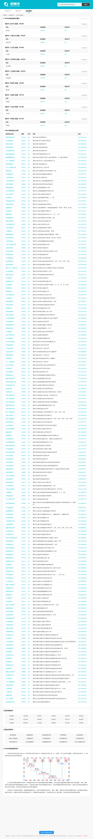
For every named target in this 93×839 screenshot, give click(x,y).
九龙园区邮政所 (10, 318)
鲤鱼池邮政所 (9, 204)
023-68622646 (82, 338)
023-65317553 (82, 311)
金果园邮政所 (9, 217)
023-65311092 (82, 251)
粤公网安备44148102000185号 (58, 836)
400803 (23, 651)
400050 (23, 375)
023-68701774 (82, 348)
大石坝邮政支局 (10, 224)
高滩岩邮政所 (9, 311)
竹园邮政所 (9, 358)
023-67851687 (82, 227)
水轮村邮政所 (9, 425)
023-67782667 (82, 241)
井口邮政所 (9, 284)
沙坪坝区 (13, 59)
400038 (23, 311)
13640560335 (82, 485)
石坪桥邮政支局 (10, 385)
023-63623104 (82, 368)
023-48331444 (82, 635)
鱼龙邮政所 (30, 738)
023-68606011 (82, 325)
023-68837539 (82, 492)
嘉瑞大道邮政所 (10, 548)
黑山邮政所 (9, 638)
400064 (23, 465)
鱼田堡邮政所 (9, 648)
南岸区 (12, 83)
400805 (23, 661)
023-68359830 (82, 598)
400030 (23, 244)
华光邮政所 (9, 564)
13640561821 (82, 462)
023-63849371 (82, 150)
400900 (23, 695)
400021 (23, 217)
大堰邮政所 (9, 492)
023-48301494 (82, 658)
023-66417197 (82, 422)
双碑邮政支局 (9, 281)
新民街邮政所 (9, 144)
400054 (23, 408)
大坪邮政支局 (9, 348)
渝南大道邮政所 (10, 418)
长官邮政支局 (63, 738)
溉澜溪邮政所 (9, 234)
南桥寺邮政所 (9, 221)
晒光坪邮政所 (9, 315)
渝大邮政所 (9, 211)
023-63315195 (82, 164)
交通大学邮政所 (10, 489)
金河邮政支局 (46, 738)
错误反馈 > (85, 24)
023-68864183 (82, 615)
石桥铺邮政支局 (10, 325)
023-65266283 (82, 258)
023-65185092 (82, 298)
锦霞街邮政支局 (10, 527)
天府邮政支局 (9, 534)
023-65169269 (82, 278)
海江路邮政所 (30, 742)
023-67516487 (82, 194)
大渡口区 (13, 35)
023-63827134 (82, 137)
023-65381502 (82, 294)
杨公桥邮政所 (9, 261)
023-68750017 (82, 201)
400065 (23, 469)
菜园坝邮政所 (9, 164)
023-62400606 (82, 412)
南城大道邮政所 (10, 445)
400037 (23, 301)
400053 (23, 405)
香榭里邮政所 (9, 328)
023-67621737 (82, 191)
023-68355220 (82, 621)
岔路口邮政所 (9, 415)
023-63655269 (82, 187)
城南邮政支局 (9, 561)
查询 (85, 4)
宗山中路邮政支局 (80, 742)
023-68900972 (82, 503)
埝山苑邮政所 (9, 338)
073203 (53, 716)
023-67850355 (82, 197)
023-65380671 (82, 301)
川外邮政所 (9, 278)
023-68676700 (82, 385)
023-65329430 (82, 254)
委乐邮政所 (13, 735)
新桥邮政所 (9, 308)
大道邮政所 (9, 688)
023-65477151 (82, 274)
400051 (23, 385)
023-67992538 (82, 234)
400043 (23, 368)
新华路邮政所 (9, 147)
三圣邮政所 (9, 598)
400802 (23, 638)
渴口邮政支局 (13, 742)
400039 (23, 318)
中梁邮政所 (9, 298)
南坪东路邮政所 (10, 452)
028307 (12, 719)
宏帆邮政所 (9, 207)
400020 (23, 191)
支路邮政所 (9, 658)
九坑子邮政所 (9, 365)
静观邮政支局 (9, 588)
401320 (21, 118)
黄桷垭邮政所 (9, 469)
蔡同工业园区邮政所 (11, 537)
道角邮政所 (9, 432)
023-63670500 (82, 170)
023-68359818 (82, 591)
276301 (81, 723)
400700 (21, 95)
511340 (25, 719)
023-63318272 (82, 365)
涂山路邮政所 (9, 459)
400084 (23, 517)
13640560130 (82, 452)
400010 (23, 137)
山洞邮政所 (9, 288)
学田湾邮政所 (9, 184)
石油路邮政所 (9, 345)
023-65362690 (82, 248)
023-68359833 (82, 561)
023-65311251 (82, 244)
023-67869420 (82, 214)
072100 (39, 723)
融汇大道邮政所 (10, 412)
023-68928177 (82, 511)
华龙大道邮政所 (10, 398)
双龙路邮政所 (9, 495)
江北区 (12, 47)
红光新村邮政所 (10, 428)
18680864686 (82, 527)
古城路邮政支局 (46, 742)
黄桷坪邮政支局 (10, 405)
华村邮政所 (9, 368)
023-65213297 (82, 305)
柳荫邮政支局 (9, 591)
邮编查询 (11, 15)
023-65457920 (82, 315)
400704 (23, 534)
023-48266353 (82, 685)
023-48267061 (82, 641)
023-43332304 (82, 702)
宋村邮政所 (63, 735)
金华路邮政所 (9, 615)
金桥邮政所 (9, 668)
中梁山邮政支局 (10, 395)
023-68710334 (82, 355)
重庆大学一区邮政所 (11, 268)
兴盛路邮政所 (9, 514)
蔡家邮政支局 (9, 551)
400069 (23, 479)
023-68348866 (82, 631)
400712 (23, 568)
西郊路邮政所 (9, 375)
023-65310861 (82, 308)
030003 (39, 719)
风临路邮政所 (9, 479)
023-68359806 (82, 574)
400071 (23, 482)
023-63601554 (82, 177)
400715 (23, 584)
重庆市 (7, 24)
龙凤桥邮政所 (9, 631)
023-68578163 (82, 341)
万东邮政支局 (9, 675)
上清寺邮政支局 (10, 181)
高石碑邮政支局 (46, 735)
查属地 (5, 15)
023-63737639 (82, 181)
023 (66, 30)
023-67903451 (82, 217)
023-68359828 (82, 604)
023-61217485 (82, 489)
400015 (23, 174)
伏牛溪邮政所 (9, 507)
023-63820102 (82, 140)
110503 (53, 719)
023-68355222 (82, 608)
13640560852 (82, 465)
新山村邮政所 (9, 517)
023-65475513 (82, 271)
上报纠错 (84, 836)
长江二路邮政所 (10, 361)
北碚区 (12, 95)
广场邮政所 (9, 692)
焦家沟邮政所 (9, 628)
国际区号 (18, 11)
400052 (23, 392)
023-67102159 (82, 482)
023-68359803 (82, 578)
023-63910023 (82, 361)
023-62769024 (82, 475)
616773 (67, 719)
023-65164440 (82, 281)
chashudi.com (84, 18)
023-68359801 (82, 581)
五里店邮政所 (9, 227)
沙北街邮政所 (9, 251)
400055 (23, 432)
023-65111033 (82, 268)
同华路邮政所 (9, 544)
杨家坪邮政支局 (10, 378)
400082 (23, 507)
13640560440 (82, 442)
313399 (25, 716)
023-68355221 (82, 584)
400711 (23, 561)
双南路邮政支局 (10, 702)
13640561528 (82, 469)
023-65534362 (82, 288)
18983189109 (82, 507)
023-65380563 (82, 284)
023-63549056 (82, 147)
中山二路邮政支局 (11, 167)
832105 (25, 723)
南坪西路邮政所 (10, 442)
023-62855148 (82, 408)
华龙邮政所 (9, 392)
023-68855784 (82, 388)
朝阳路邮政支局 (10, 618)
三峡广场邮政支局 (11, 244)
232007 (39, 716)
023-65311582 (82, 261)
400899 (23, 671)
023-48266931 (82, 638)
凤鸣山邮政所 (9, 305)
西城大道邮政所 (10, 671)
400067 (23, 475)
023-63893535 (82, 184)
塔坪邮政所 (9, 197)
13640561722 (82, 472)
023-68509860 (82, 405)
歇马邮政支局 (9, 571)
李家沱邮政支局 (10, 408)
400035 (23, 288)
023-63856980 (82, 351)
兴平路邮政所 (9, 574)
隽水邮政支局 (63, 742)
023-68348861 (82, 568)
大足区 (12, 107)
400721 (23, 601)
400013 (23, 160)
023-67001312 (82, 211)
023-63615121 (82, 174)
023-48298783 (82, 648)
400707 (23, 537)
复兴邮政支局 (9, 578)
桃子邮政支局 (9, 655)
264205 (12, 723)
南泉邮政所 (9, 435)
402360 (21, 107)
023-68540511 (82, 514)
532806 (12, 716)
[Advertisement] (46, 810)
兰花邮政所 (9, 331)
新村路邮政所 (9, 254)
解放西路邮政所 (10, 157)
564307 (81, 719)
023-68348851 (82, 551)
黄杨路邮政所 (9, 187)
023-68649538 (82, 378)
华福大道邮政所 (10, 402)
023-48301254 (82, 651)
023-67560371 (82, 231)
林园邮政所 (9, 291)
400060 (23, 439)
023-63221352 (82, 548)
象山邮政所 (80, 735)
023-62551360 (82, 432)
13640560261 (82, 455)
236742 (67, 716)
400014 (23, 164)
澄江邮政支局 (9, 531)
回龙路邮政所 (9, 439)
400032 (23, 281)
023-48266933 (82, 688)
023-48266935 (82, 645)
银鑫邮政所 (9, 214)
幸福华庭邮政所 (10, 503)
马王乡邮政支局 (10, 499)
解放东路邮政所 (10, 154)
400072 (23, 485)
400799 (23, 608)
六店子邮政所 (9, 351)
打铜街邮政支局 (10, 150)
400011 (23, 150)
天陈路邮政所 (9, 248)
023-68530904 (82, 524)
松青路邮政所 (9, 524)
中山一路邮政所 (10, 160)
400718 (23, 591)
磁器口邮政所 (9, 274)
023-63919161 (82, 154)
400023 (23, 227)
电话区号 (8, 11)
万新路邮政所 (9, 685)
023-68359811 (82, 564)
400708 (23, 558)
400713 (23, 574)
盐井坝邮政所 (9, 568)
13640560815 (82, 459)
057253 (67, 723)
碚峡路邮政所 (9, 608)
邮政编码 (29, 11)
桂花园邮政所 (9, 174)
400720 (23, 598)
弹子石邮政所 (9, 455)
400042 (23, 341)
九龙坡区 (13, 71)
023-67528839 (82, 207)
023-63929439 (82, 157)
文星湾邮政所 (9, 611)
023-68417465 (82, 382)
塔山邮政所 (9, 678)
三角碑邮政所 (9, 258)
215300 (53, 723)
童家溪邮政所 (9, 554)
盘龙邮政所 (9, 388)
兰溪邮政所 (9, 231)
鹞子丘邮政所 (9, 194)
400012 (23, 154)
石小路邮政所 (9, 321)
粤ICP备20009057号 (42, 836)
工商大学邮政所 (10, 475)
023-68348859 (82, 544)
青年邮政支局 (9, 665)
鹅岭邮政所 (9, 170)
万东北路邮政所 (10, 682)
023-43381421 (82, 695)
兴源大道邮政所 (10, 604)
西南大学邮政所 (10, 584)
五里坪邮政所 (9, 241)
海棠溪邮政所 (9, 472)
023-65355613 (82, 398)
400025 (23, 231)
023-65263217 (82, 395)
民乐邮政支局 (80, 738)
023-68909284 (82, 521)
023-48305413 (82, 671)
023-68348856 (82, 534)
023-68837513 (82, 499)
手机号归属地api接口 (46, 832)
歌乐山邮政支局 (10, 294)
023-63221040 (82, 541)
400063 (23, 462)
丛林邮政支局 (9, 635)
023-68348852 (82, 554)
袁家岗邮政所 (9, 355)
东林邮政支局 (9, 645)
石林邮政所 (9, 651)
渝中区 (12, 24)
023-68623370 (82, 328)
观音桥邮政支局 (10, 201)
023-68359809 (82, 588)
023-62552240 (82, 418)
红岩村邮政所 (9, 372)
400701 (23, 531)
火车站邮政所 (9, 641)
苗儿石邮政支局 (10, 191)
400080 (23, 492)
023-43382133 (82, 698)
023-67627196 (82, 221)
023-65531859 (82, 291)
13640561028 (82, 439)
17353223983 (82, 392)
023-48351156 (82, 665)
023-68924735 (82, 402)
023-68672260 (82, 375)
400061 (23, 455)
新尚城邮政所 (9, 422)
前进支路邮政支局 (11, 382)
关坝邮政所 (9, 661)
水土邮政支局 (9, 581)
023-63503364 (82, 167)
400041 (23, 335)
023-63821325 (82, 144)
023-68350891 (82, 537)
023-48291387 (82, 682)
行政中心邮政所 (13, 738)
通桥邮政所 (9, 695)
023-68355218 (82, 611)
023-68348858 (82, 531)
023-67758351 (82, 204)
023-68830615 (82, 517)
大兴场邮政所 (9, 485)
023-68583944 (82, 345)
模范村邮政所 (9, 264)
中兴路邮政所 (9, 140)
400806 (23, 668)
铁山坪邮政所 (9, 237)
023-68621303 (82, 331)
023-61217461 (82, 449)
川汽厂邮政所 (9, 698)
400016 (23, 187)
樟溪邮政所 (30, 735)
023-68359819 (82, 594)
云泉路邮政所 (9, 625)
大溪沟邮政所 (9, 177)
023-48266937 (82, 692)
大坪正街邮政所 (10, 341)
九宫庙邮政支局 (10, 521)
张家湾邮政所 (9, 301)
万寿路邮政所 (9, 449)
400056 (23, 435)
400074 (23, 489)
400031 (23, 271)
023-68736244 (82, 358)
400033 (23, 284)
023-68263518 (82, 625)
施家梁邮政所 (9, 558)
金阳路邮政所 (9, 511)
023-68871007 (82, 495)
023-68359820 (82, 601)
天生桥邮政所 (9, 621)
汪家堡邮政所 (9, 541)
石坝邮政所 (9, 601)
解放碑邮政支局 (10, 137)
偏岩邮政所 (9, 594)
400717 (23, 588)
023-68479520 (82, 321)
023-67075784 (82, 224)
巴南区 (12, 118)
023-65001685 (82, 264)
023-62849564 (82, 435)
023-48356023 (82, 661)
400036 (23, 294)
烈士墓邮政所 (9, 271)
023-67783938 (82, 237)
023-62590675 (82, 428)
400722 (23, 604)
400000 (21, 24)
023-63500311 (82, 160)
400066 (23, 472)
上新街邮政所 (9, 465)
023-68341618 (82, 628)
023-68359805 (82, 618)
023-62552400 (82, 415)
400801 (23, 635)
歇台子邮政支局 (10, 335)
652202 (81, 716)
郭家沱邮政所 (9, 482)
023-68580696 (82, 335)
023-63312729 (82, 372)
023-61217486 (82, 445)
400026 (23, 237)
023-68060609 (82, 318)
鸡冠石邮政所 (9, 462)
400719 (23, 594)
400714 (23, 581)
